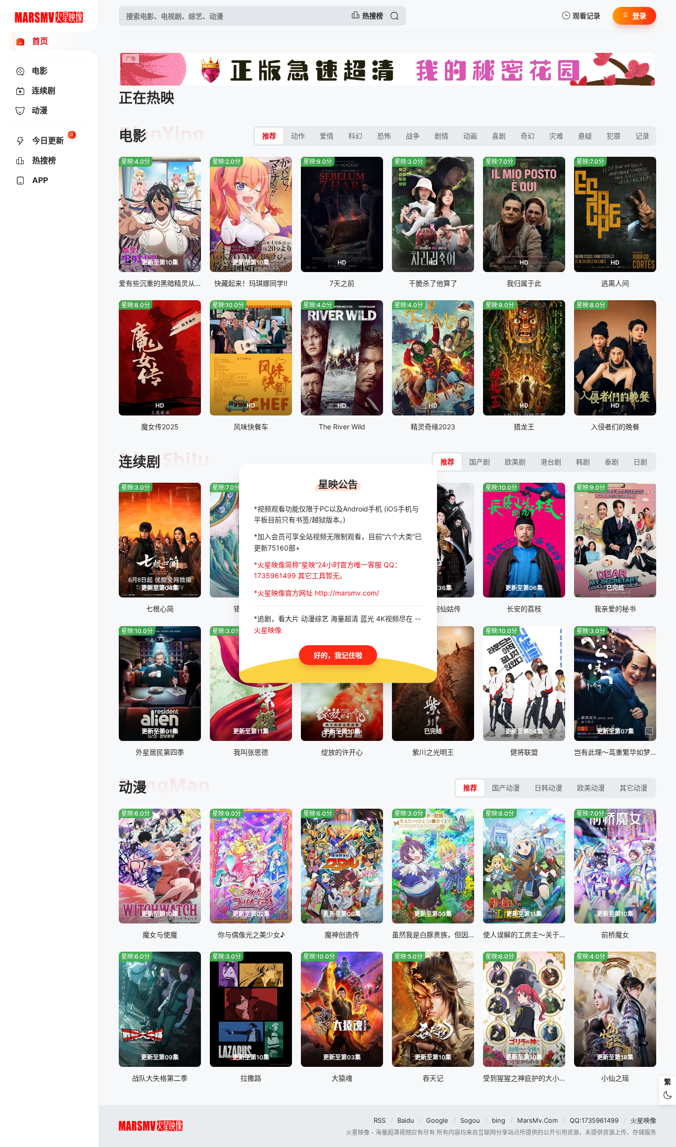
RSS (380, 1120)
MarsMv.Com (537, 1120)
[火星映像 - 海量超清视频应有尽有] (49, 16)
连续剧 (139, 462)
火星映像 (643, 1120)
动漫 (132, 787)
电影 (132, 136)
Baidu (405, 1120)
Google (437, 1120)
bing (498, 1120)
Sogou (470, 1120)
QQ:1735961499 (594, 1120)
